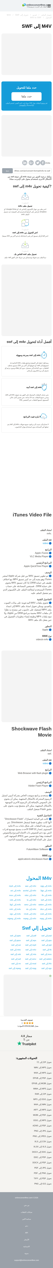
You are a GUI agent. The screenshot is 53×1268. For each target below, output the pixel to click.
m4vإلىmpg (46, 918)
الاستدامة (26, 1247)
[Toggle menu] (49, 5)
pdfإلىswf (31, 936)
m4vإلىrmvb (30, 914)
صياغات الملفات (26, 1212)
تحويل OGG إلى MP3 (42, 1099)
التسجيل (22, 105)
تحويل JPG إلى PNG (43, 1131)
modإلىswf (30, 963)
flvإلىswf (47, 950)
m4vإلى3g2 (15, 904)
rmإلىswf (16, 963)
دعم (26, 1226)
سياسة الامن (26, 1219)
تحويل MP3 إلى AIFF (43, 1110)
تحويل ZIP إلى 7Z (44, 1062)
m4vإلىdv (31, 909)
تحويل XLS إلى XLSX (42, 1147)
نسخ (7, 171)
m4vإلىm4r (15, 909)
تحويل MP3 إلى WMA (42, 1089)
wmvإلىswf (30, 959)
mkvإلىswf (15, 950)
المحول (39, 878)
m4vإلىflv (47, 895)
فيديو (35, 15)
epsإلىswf (31, 940)
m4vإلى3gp (46, 890)
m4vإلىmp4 (15, 886)
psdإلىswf (46, 936)
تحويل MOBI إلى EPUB (42, 1083)
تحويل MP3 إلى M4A (43, 1073)
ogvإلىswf (46, 968)
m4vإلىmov (15, 895)
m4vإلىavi (15, 890)
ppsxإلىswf (15, 940)
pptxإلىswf (15, 936)
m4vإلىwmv (30, 904)
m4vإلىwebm (45, 904)
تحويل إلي (37, 928)
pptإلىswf (47, 945)
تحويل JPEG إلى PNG (42, 1136)
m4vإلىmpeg (29, 918)
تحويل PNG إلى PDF (43, 1173)
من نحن (26, 1205)
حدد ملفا (26, 96)
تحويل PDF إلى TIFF (43, 1178)
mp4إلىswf (30, 945)
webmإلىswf (45, 959)
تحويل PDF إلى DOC (43, 1157)
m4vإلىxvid (46, 914)
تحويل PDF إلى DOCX (42, 1163)
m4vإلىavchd (29, 890)
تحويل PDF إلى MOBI (42, 1115)
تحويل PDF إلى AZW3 (42, 1126)
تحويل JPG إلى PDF (43, 1168)
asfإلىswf (16, 959)
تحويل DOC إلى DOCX (42, 1152)
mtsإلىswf (31, 954)
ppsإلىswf (46, 940)
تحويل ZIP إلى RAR (43, 1094)
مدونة (26, 1253)
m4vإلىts (31, 900)
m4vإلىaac (30, 886)
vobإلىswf (16, 954)
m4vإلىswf (46, 900)
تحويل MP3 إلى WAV (43, 1067)
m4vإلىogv (15, 914)
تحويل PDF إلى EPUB (42, 1078)
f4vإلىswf (47, 963)
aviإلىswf (16, 945)
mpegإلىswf (15, 968)
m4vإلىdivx (46, 909)
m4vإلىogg (46, 886)
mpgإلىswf (30, 968)
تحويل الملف (46, 15)
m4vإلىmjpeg (14, 918)
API (26, 1233)
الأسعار (26, 1240)
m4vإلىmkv (30, 895)
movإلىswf (46, 954)
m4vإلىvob (15, 900)
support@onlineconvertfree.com (26, 1260)
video (45, 543)
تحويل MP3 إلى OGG (42, 1120)
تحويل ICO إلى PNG (43, 1184)
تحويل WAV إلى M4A (43, 1104)
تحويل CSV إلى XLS (43, 1141)
